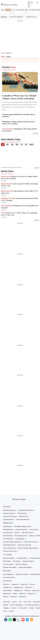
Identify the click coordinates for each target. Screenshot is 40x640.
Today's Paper (6, 602)
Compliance (6, 608)
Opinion (15, 593)
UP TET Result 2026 (8, 539)
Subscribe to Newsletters (22, 574)
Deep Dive (17, 532)
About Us (14, 602)
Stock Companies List (8, 574)
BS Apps (11, 611)
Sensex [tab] (8, 56)
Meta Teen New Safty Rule (24, 545)
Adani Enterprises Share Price (25, 510)
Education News (7, 593)
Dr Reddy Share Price (8, 519)
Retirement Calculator (28, 561)
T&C (20, 602)
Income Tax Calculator (8, 558)
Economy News (31, 593)
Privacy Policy (27, 602)
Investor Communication (16, 605)
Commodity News (7, 587)
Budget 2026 (22, 596)
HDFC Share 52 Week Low (31, 542)
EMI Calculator (7, 561)
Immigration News (18, 587)
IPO (13, 10)
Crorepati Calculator (22, 558)
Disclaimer (5, 605)
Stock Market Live (7, 526)
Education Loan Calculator (10, 567)
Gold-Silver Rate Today (21, 529)
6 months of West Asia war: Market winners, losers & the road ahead (19, 97)
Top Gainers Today (8, 532)
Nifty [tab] (3, 56)
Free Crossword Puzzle (8, 577)
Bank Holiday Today (8, 529)
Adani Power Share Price (9, 513)
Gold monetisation (20, 539)
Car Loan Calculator (8, 564)
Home (2, 10)
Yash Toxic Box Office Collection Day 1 (12, 542)
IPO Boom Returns (8, 535)
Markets (8, 10)
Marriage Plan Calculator (25, 567)
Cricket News (28, 587)
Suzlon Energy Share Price (9, 510)
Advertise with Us (23, 608)
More (34, 133)
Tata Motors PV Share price (10, 516)
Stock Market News (21, 10)
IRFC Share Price (22, 513)
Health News (22, 593)
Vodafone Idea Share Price (22, 519)
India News (6, 596)
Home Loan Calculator (21, 564)
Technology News (18, 590)
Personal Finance (7, 590)
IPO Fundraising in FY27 (21, 535)
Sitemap (32, 608)
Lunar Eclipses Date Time (9, 545)
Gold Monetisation (31, 17)
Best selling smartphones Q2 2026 (22, 526)
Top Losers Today (33, 529)
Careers (5, 611)
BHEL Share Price (23, 516)
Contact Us (14, 608)
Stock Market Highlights (16, 17)
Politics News (14, 596)
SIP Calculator (16, 561)
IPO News (32, 584)
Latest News (6, 584)
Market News (24, 584)
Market (9, 67)
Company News (15, 584)
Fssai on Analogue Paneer (9, 548)
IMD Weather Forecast (27, 532)
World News (27, 590)
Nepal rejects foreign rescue (10, 551)
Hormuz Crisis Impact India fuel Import (28, 548)
